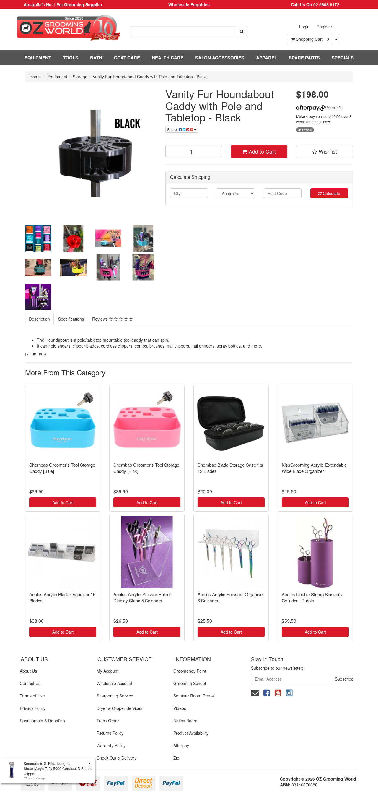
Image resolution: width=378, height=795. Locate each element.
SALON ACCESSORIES (219, 57)
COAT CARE (127, 57)
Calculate (331, 193)
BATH (96, 57)
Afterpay (181, 745)
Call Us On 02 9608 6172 (315, 4)
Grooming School (189, 683)
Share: (173, 129)
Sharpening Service (115, 696)
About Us (28, 671)
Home (35, 77)
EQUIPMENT (38, 57)
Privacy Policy (32, 708)
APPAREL (266, 57)
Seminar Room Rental (194, 696)
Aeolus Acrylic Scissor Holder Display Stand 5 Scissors (142, 597)
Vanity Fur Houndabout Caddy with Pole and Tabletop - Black (150, 77)
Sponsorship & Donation (42, 720)
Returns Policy (110, 733)
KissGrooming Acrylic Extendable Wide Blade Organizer (314, 468)
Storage (80, 77)
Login (304, 27)
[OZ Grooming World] (63, 28)
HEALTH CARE (167, 57)
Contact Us (30, 683)
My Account (107, 671)
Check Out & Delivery (116, 758)
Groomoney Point (189, 671)
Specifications (71, 319)
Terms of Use (32, 696)
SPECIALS (343, 57)
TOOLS (70, 57)
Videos (179, 708)
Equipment (57, 77)
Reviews (100, 319)
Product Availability (190, 733)
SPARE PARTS (304, 57)
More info (334, 107)
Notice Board (185, 720)
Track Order (108, 720)
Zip (176, 758)
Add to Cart (261, 151)
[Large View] (38, 238)
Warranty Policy (111, 745)
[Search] (241, 31)
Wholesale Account (114, 683)
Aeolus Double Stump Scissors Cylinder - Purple (312, 597)
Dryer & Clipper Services (119, 708)
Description (39, 319)
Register (324, 27)
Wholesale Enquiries (189, 4)
